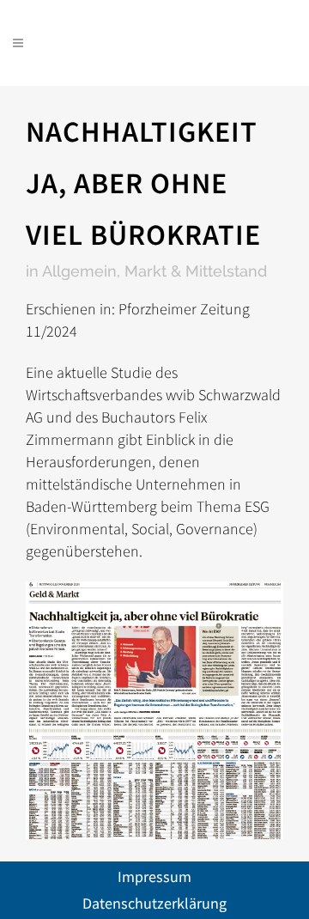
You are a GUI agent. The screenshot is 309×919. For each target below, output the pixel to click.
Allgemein (79, 271)
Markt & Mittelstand (195, 271)
